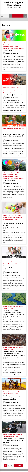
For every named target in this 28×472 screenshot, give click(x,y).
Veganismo (6, 48)
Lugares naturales (13, 44)
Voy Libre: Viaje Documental (12, 95)
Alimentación (6, 42)
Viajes (11, 48)
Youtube (16, 48)
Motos (15, 89)
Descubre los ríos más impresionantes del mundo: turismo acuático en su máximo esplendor (13, 312)
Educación (13, 42)
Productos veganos (8, 46)
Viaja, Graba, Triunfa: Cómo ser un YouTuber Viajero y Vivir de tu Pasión (13, 136)
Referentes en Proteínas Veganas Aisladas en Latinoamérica (11, 268)
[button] (10, 16)
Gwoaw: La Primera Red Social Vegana (13, 224)
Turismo (16, 46)
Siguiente (18, 465)
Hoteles (5, 44)
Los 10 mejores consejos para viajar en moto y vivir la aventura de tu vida (12, 397)
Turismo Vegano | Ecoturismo (14, 4)
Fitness (19, 42)
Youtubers (21, 48)
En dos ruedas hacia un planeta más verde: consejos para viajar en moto (13, 440)
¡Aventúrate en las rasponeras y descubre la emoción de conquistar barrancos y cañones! (14, 353)
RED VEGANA (7, 50)
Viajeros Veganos (9, 180)
